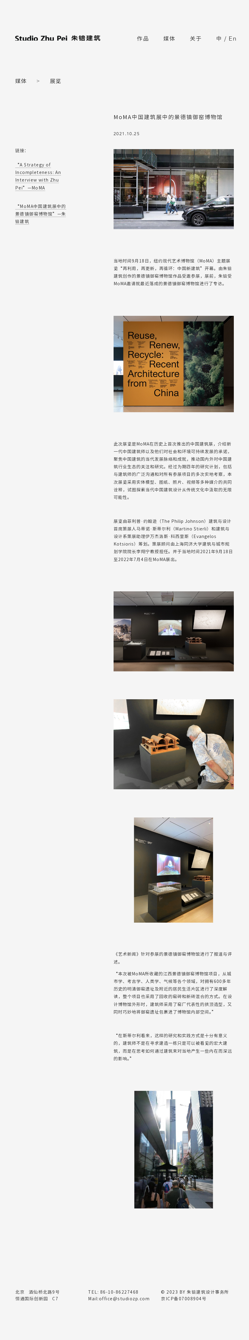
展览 (55, 81)
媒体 (169, 38)
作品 (143, 38)
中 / (226, 39)
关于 (196, 38)
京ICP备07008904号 (183, 1299)
